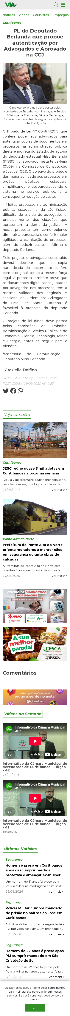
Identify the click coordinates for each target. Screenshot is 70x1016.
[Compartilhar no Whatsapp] (20, 392)
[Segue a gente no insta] (35, 697)
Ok (35, 1008)
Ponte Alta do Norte (18, 539)
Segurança (14, 859)
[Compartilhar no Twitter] (6, 392)
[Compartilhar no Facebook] (13, 392)
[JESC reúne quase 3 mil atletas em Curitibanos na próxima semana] (35, 440)
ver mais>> (59, 490)
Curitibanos (12, 23)
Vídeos (24, 15)
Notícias (8, 15)
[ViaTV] (11, 4)
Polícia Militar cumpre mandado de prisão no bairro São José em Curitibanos (34, 913)
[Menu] (63, 4)
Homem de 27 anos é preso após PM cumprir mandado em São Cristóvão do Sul (35, 956)
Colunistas (41, 15)
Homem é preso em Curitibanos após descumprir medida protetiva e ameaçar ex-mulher (34, 870)
